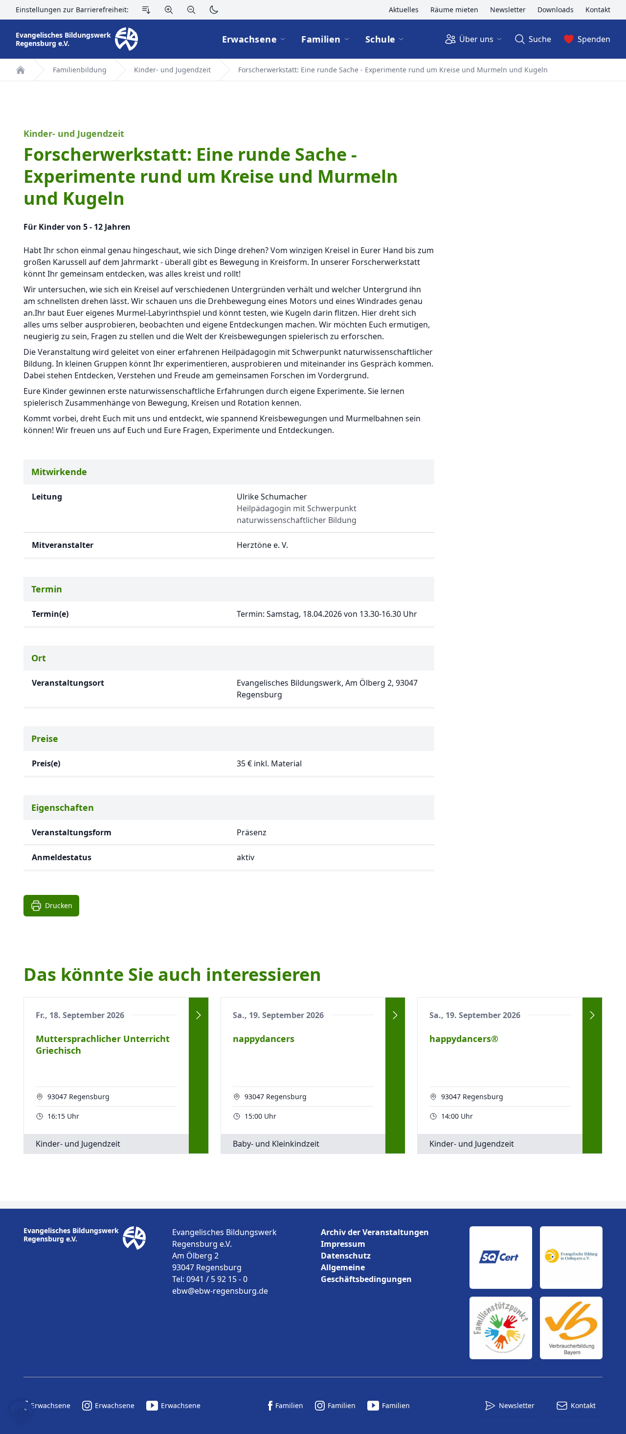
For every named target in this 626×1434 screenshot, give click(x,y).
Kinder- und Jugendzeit (172, 69)
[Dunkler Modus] (214, 10)
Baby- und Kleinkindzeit (276, 1143)
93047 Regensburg (78, 1096)
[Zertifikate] (536, 1292)
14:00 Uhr (457, 1116)
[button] (21, 1412)
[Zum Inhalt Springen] (146, 10)
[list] (387, 1255)
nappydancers (263, 1038)
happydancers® (463, 1038)
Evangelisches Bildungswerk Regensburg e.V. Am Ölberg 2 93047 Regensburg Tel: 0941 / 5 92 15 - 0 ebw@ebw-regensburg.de (224, 1261)
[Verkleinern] (191, 10)
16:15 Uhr (63, 1116)
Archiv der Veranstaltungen (375, 1232)
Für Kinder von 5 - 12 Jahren (77, 226)
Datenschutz (346, 1255)
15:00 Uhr (260, 1116)
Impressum (343, 1243)
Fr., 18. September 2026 (80, 1015)
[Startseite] (20, 70)
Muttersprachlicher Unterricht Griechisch (103, 1045)
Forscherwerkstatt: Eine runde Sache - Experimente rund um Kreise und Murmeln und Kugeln (393, 69)
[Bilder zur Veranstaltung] (534, 499)
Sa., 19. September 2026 (278, 1015)
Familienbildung (80, 69)
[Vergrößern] (169, 10)
